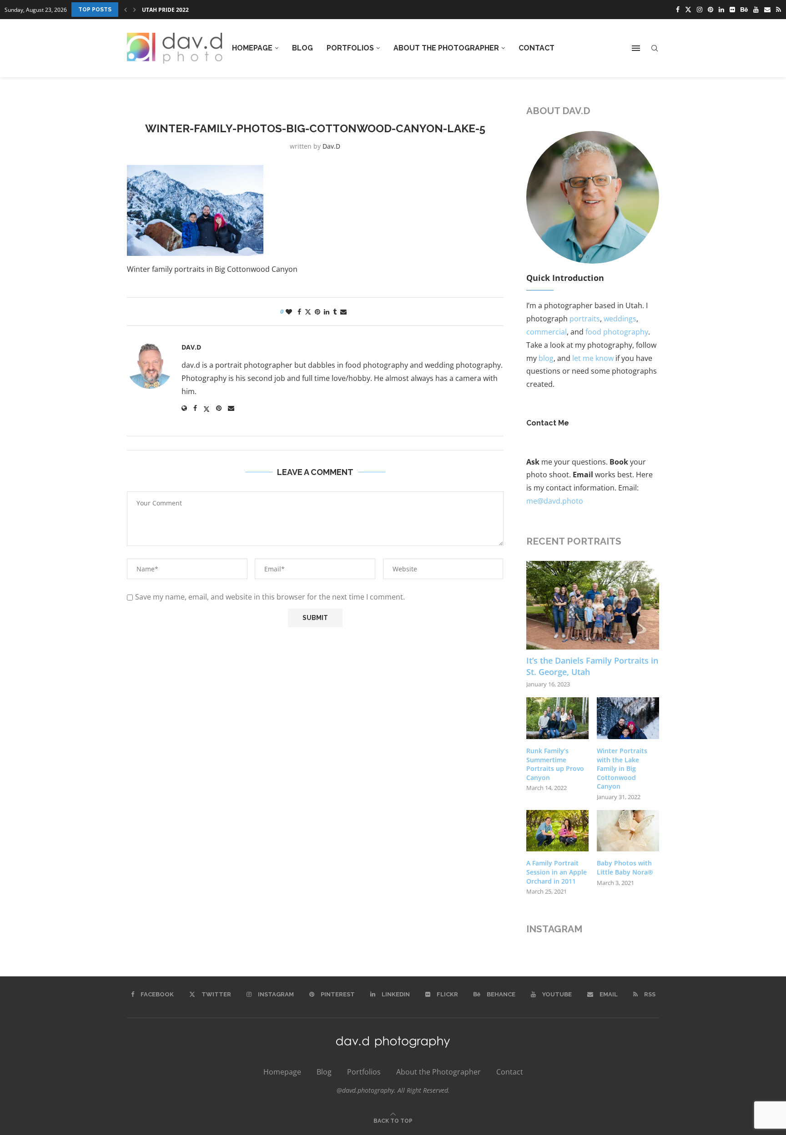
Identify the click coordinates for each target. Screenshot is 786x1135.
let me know (593, 358)
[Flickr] (732, 9)
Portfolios (350, 48)
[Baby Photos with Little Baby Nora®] (628, 831)
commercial (546, 332)
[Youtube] (756, 9)
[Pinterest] (710, 9)
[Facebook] (677, 9)
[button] (125, 9)
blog (546, 358)
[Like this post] (289, 312)
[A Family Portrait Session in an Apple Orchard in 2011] (557, 831)
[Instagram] (699, 9)
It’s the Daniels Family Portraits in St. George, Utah (592, 666)
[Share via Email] (343, 312)
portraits (584, 319)
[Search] (654, 48)
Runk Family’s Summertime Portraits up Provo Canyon (226, 10)
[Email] (767, 9)
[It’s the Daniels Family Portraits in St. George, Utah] (593, 605)
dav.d (331, 146)
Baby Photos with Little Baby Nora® (625, 867)
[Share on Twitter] (308, 312)
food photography (616, 332)
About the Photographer (446, 48)
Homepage (252, 48)
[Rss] (778, 9)
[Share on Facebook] (299, 312)
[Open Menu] (636, 48)
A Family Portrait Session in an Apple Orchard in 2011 (556, 872)
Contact (536, 48)
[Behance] (744, 9)
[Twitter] (688, 9)
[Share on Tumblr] (335, 312)
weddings (620, 319)
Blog (302, 48)
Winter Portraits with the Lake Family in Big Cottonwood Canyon (622, 768)
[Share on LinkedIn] (326, 312)
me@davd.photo (554, 501)
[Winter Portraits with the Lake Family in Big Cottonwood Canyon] (628, 718)
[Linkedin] (721, 9)
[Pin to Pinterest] (317, 312)
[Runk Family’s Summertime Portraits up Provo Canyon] (557, 718)
